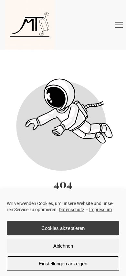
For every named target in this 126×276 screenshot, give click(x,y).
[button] (119, 25)
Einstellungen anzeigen (63, 263)
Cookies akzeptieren (63, 228)
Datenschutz (71, 209)
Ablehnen (63, 246)
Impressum (100, 209)
